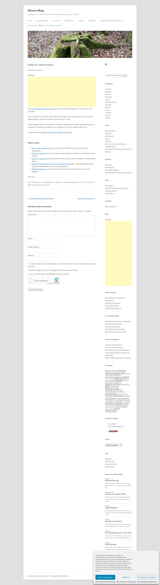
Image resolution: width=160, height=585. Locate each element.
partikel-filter (125, 384)
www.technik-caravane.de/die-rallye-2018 (56, 132)
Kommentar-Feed (110, 464)
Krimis (107, 380)
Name (30, 239)
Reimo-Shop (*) (110, 193)
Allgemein (108, 89)
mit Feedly (112, 424)
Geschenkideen (113, 377)
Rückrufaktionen (111, 392)
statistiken (109, 396)
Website (31, 255)
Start (30, 21)
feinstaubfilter (109, 375)
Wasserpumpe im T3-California (115, 298)
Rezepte (107, 107)
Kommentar (33, 214)
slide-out (119, 394)
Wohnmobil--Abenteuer (112, 353)
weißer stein (119, 405)
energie (128, 373)
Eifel (123, 373)
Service (81, 21)
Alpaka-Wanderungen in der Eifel (115, 332)
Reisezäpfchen (109, 167)
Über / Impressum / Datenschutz (105, 581)
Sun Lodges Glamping (112, 170)
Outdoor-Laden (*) (111, 191)
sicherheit (108, 112)
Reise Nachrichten (111, 102)
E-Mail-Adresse (34, 247)
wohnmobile (121, 406)
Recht (108, 386)
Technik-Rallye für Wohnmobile (42, 109)
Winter (126, 405)
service (107, 110)
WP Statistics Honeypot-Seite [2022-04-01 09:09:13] (45, 25)
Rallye (30, 185)
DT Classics (108, 165)
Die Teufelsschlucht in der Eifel (114, 329)
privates (107, 99)
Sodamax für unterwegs (112, 303)
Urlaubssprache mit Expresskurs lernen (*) (118, 172)
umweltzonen (110, 401)
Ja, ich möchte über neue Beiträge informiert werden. (49, 274)
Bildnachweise (110, 146)
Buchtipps (56, 21)
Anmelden (108, 459)
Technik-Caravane (38, 185)
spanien (124, 394)
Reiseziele (67, 182)
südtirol (127, 396)
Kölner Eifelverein (110, 206)
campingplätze (119, 370)
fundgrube (108, 97)
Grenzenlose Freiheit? (112, 306)
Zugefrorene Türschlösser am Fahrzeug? (118, 321)
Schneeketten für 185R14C (113, 324)
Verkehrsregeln (122, 400)
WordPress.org (110, 467)
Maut (107, 381)
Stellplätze (119, 395)
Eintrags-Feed (109, 461)
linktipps (111, 380)
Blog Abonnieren (42, 21)
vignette (126, 403)
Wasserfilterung (116, 345)
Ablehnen (126, 577)
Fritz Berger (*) (109, 186)
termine (73, 182)
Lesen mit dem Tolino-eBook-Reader (117, 188)
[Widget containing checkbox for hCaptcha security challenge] (44, 281)
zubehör (107, 118)
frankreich (117, 375)
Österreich (111, 410)
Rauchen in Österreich (86, 198)
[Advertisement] (62, 92)
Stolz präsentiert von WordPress (59, 576)
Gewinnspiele (69, 21)
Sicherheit (92, 21)
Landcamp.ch (109, 300)
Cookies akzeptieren (105, 577)
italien (125, 377)
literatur (119, 379)
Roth (121, 389)
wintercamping (110, 407)
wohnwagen (108, 409)
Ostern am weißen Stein (112, 326)
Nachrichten (113, 384)
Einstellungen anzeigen (146, 577)
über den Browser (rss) (116, 426)
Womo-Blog (36, 10)
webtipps (112, 405)
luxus (127, 380)
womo (58, 182)
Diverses (107, 94)
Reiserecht (115, 386)
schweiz (120, 391)
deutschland (112, 373)
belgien (108, 370)
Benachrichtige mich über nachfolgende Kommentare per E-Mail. (54, 270)
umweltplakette (122, 398)
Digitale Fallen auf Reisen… (113, 308)
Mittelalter (118, 381)
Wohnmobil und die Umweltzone (41, 198)
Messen (112, 381)
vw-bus (107, 405)
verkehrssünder (114, 402)
